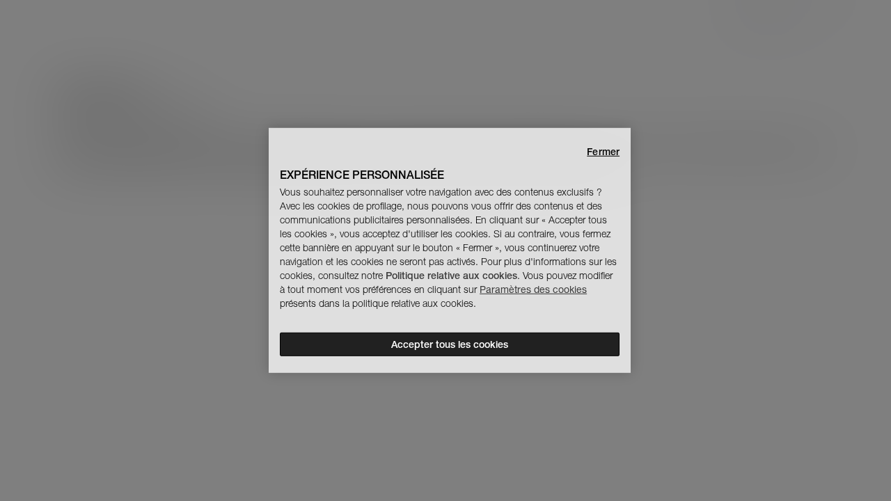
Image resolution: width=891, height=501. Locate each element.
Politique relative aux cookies (451, 275)
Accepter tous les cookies (449, 344)
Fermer (603, 151)
